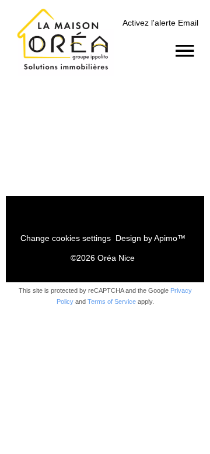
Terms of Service (112, 301)
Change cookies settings (65, 238)
